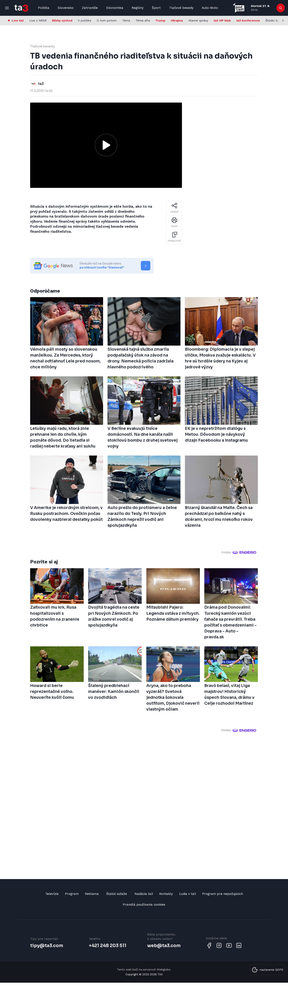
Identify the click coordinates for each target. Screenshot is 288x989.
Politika (43, 8)
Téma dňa (143, 20)
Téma (126, 20)
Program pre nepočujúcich (222, 894)
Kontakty (166, 894)
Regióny (138, 8)
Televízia (52, 894)
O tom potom (107, 20)
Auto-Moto (210, 8)
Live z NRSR (38, 20)
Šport (156, 8)
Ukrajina (177, 20)
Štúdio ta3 (272, 20)
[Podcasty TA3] (238, 8)
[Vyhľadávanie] (280, 8)
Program (72, 894)
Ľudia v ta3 (187, 894)
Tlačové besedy (181, 8)
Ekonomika (114, 8)
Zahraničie (90, 8)
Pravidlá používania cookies (144, 904)
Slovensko (66, 8)
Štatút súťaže (116, 894)
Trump (160, 20)
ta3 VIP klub (222, 20)
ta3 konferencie (248, 20)
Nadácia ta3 (144, 894)
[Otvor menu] (7, 8)
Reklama (92, 894)
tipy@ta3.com (46, 945)
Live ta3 (18, 20)
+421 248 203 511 (107, 945)
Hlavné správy (198, 20)
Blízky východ (62, 20)
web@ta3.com (163, 945)
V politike (84, 20)
